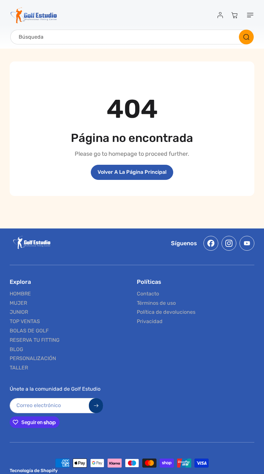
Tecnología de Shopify (34, 470)
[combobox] (132, 37)
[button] (249, 15)
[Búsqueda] (246, 37)
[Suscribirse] (96, 405)
